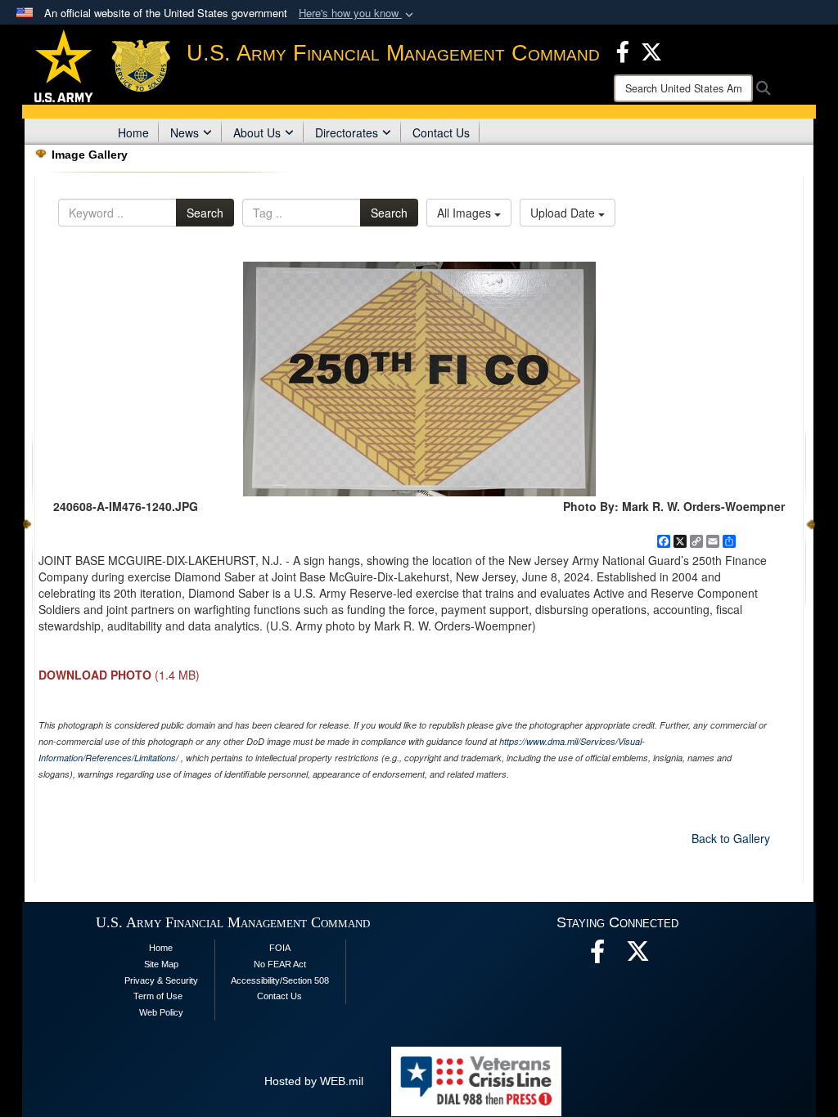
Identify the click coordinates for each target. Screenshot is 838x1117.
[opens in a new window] (638, 955)
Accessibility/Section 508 (280, 980)
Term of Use (157, 996)
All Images (465, 212)
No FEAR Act (280, 964)
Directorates (346, 132)
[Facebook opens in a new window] (622, 50)
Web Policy (161, 1012)
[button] (358, 13)
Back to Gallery (731, 838)
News (184, 132)
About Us (257, 132)
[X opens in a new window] (651, 50)
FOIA (280, 948)
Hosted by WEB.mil (313, 1081)
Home (133, 132)
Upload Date (564, 212)
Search (205, 212)
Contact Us (441, 132)
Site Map (161, 964)
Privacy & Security (161, 980)
